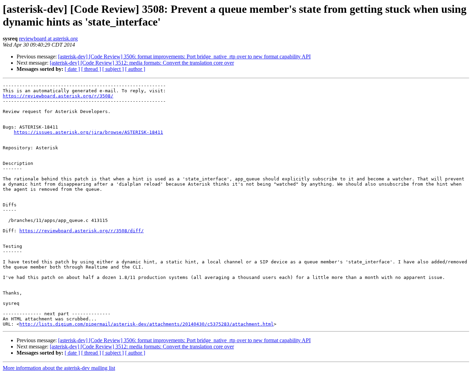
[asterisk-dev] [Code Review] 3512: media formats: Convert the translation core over (142, 63)
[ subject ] (113, 69)
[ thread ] (91, 69)
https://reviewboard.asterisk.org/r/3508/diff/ (81, 230)
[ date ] (72, 69)
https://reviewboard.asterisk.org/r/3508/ (58, 96)
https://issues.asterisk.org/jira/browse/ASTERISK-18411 (88, 132)
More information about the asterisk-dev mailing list (59, 368)
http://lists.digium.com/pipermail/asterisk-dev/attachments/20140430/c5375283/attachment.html (146, 324)
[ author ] (135, 69)
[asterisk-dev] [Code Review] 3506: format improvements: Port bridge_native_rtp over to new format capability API (184, 56)
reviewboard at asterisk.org (48, 38)
